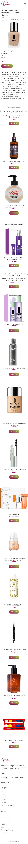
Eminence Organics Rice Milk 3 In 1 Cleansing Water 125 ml (14, 605)
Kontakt (3, 824)
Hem (2, 17)
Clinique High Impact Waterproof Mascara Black (14, 470)
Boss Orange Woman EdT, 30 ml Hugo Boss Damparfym (14, 116)
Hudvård (3, 802)
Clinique (14, 51)
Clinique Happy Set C (14, 514)
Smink (2, 808)
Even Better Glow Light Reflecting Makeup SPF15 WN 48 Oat (14, 424)
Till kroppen (4, 811)
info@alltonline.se (6, 782)
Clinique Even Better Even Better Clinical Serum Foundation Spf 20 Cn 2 (14, 559)
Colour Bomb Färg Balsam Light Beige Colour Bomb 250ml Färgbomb (14, 206)
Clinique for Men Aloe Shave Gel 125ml (14, 368)
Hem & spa (4, 800)
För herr (3, 794)
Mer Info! (7, 65)
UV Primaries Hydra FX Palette (14, 740)
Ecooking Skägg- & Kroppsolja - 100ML (14, 161)
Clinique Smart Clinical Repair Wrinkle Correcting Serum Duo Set (14, 258)
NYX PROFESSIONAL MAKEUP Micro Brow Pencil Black (14, 650)
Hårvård (3, 797)
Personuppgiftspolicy (7, 830)
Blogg (3, 821)
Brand (9, 51)
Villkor (3, 827)
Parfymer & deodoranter (8, 805)
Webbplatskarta (5, 833)
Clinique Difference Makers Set (14, 324)
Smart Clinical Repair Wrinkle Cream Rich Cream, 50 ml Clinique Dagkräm (14, 279)
